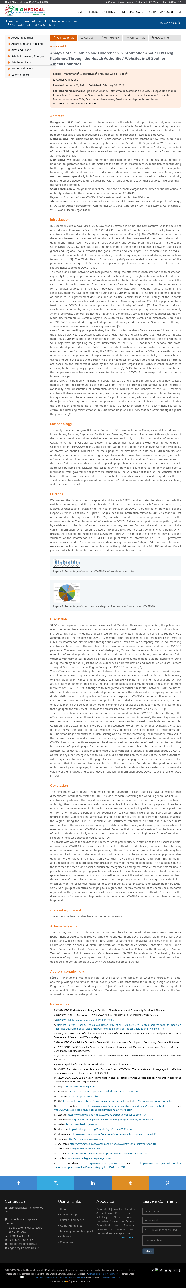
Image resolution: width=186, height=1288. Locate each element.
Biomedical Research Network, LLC (103, 1274)
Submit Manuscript (162, 11)
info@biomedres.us (17, 2)
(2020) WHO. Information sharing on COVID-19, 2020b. (85, 1020)
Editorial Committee (71, 1220)
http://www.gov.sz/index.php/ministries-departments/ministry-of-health (127, 1106)
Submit (148, 1251)
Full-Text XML (137, 37)
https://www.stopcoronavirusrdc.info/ (152, 1101)
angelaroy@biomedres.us (23, 1248)
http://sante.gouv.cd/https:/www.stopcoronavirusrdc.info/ (94, 1101)
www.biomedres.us (111, 1277)
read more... (127, 1237)
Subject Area (67, 1236)
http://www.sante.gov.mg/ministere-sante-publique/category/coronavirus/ (112, 1119)
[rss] (175, 1270)
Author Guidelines (70, 1225)
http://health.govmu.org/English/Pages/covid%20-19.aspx (100, 1129)
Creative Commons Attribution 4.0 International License (60, 1277)
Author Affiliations (66, 79)
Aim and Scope (68, 1214)
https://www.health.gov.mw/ (81, 1124)
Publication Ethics (102, 11)
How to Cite (161, 37)
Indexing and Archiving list (76, 1231)
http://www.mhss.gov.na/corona (85, 1139)
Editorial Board (132, 11)
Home (79, 11)
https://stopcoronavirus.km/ (83, 1096)
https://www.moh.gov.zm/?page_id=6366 (89, 1158)
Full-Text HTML (65, 37)
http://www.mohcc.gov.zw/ (102, 1163)
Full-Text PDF (111, 37)
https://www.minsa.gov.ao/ (81, 1086)
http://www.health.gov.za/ (86, 1148)
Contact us (66, 1242)
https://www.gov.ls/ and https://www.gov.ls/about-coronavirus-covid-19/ (107, 1114)
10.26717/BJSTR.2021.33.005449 (77, 103)
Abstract (88, 37)
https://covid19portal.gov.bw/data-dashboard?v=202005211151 (103, 1091)
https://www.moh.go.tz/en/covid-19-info (125, 1153)
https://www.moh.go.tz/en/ (83, 1153)
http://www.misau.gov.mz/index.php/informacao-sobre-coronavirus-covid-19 (114, 1134)
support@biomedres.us (23, 1243)
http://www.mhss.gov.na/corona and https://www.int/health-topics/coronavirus (113, 1143)
